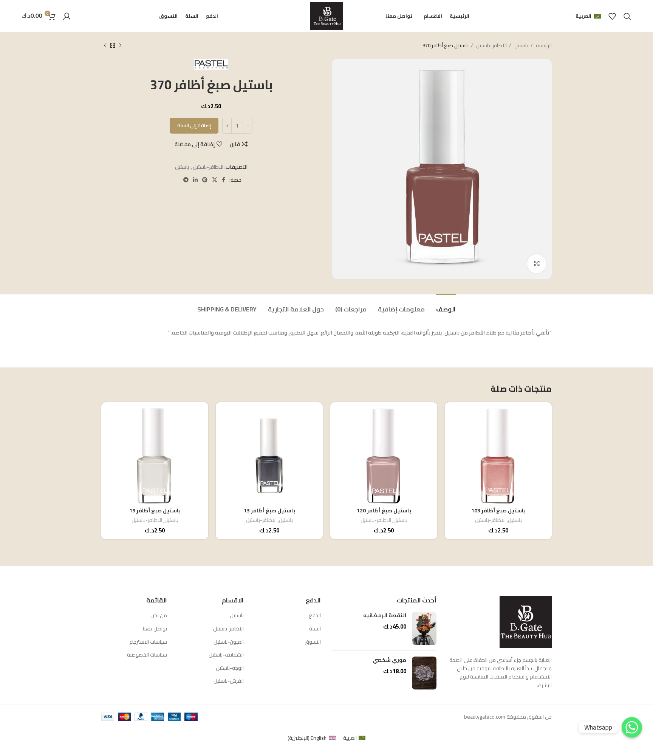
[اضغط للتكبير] (536, 263)
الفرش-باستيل (229, 681)
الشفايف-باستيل (226, 655)
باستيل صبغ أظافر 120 (384, 510)
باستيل (520, 46)
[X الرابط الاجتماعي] (215, 180)
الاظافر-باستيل (491, 46)
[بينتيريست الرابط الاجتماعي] (205, 180)
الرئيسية (543, 46)
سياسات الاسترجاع (148, 642)
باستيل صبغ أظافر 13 (269, 510)
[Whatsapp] (632, 727)
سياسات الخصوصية (147, 655)
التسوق (313, 642)
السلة (315, 629)
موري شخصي (389, 660)
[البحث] (627, 16)
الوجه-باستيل (230, 668)
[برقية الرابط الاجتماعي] (186, 180)
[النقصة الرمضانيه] (424, 628)
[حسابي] (66, 16)
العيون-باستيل (229, 642)
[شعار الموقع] (326, 15)
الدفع (315, 615)
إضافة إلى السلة (194, 125)
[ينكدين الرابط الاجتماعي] (195, 180)
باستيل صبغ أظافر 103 (498, 510)
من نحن (158, 615)
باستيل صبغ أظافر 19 (155, 510)
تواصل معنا (155, 629)
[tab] (446, 305)
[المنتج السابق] (120, 46)
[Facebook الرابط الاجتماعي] (223, 180)
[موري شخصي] (424, 673)
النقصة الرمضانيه (384, 615)
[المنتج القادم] (105, 46)
